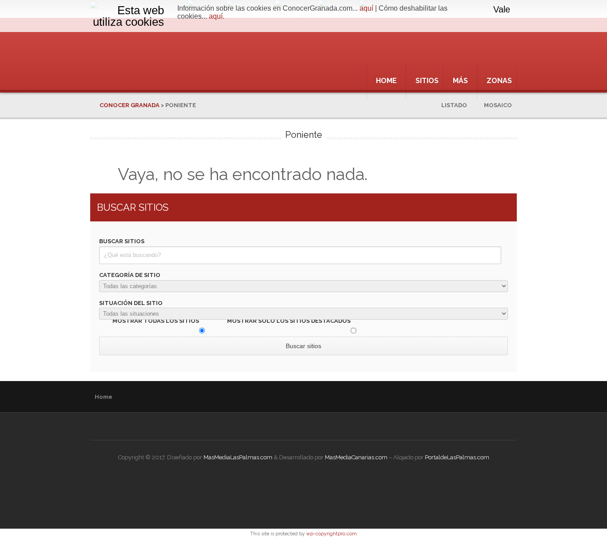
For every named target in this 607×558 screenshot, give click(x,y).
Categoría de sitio (129, 275)
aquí (366, 8)
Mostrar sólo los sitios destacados (289, 320)
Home (386, 80)
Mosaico (502, 105)
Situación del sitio (131, 303)
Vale (501, 9)
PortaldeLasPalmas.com (457, 457)
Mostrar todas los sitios (155, 320)
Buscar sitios (121, 241)
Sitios (427, 80)
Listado (458, 105)
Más (460, 80)
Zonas (499, 80)
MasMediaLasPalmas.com (238, 457)
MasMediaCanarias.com (356, 457)
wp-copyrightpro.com (331, 534)
